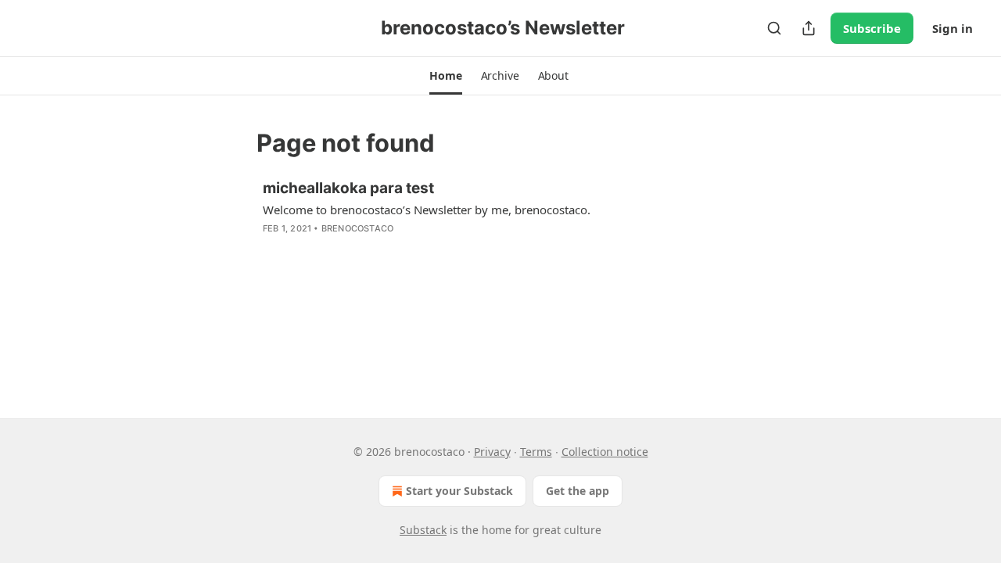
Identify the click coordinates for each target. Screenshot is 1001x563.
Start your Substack (459, 490)
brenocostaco (357, 228)
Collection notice (604, 451)
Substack (423, 529)
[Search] (774, 28)
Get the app (577, 490)
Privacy (492, 451)
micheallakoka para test (348, 188)
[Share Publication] (808, 28)
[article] (500, 218)
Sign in (952, 28)
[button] (445, 76)
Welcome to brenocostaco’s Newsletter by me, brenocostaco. (426, 209)
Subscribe (872, 28)
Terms (536, 451)
